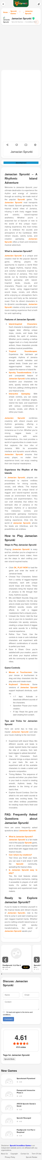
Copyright (14, 1153)
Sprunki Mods (9, 1059)
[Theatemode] (25, 144)
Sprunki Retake (31, 1157)
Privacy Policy (10, 1157)
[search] (39, 4)
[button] (5, 960)
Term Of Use (36, 1153)
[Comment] (16, 144)
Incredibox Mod (31, 22)
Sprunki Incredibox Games (20, 1145)
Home (5, 12)
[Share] (7, 144)
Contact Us (25, 1153)
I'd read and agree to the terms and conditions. (18, 1013)
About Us (4, 1153)
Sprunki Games (13, 12)
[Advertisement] (21, 47)
